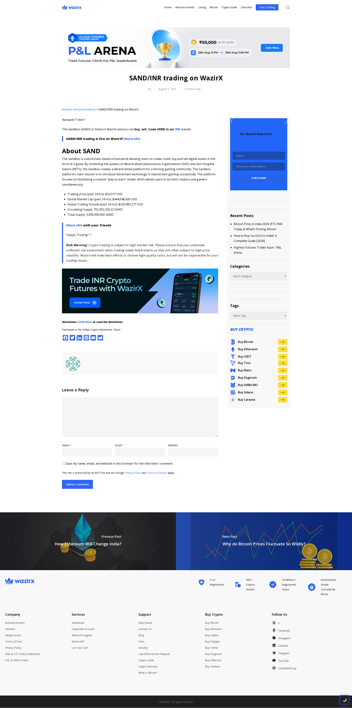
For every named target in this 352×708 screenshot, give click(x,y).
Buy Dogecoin (213, 654)
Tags (234, 305)
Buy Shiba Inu (213, 660)
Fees (141, 641)
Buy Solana (211, 635)
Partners (10, 629)
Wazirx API (78, 641)
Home (66, 109)
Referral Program (82, 635)
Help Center (145, 622)
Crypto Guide (146, 660)
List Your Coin (80, 647)
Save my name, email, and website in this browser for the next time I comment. (119, 463)
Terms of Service (157, 473)
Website (173, 445)
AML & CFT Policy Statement (22, 654)
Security (143, 647)
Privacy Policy (133, 473)
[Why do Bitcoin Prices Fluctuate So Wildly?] (264, 541)
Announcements (84, 109)
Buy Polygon (212, 641)
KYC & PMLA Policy (16, 660)
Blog (141, 635)
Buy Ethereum (213, 629)
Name (67, 445)
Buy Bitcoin (212, 622)
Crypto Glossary (147, 666)
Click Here (85, 322)
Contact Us (145, 629)
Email (119, 445)
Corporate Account (83, 629)
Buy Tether (211, 647)
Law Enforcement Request (154, 654)
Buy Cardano (212, 666)
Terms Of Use (13, 641)
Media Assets (13, 635)
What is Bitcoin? (147, 672)
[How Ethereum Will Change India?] (88, 541)
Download (78, 622)
